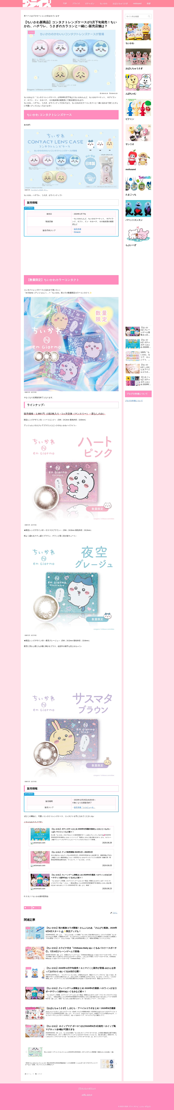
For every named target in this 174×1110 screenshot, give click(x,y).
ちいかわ (38, 908)
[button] (149, 16)
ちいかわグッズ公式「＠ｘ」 (39, 190)
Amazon (77, 232)
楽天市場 (77, 229)
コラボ (29, 908)
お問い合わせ (87, 1095)
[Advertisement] (71, 255)
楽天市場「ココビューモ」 (84, 807)
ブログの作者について (134, 401)
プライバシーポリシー (87, 1088)
